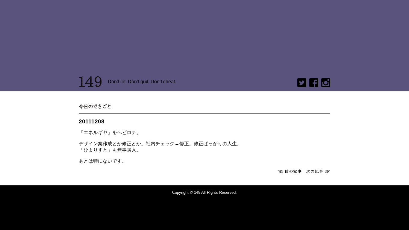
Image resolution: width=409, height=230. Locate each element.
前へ (290, 171)
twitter (301, 82)
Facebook (313, 82)
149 (90, 81)
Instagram (325, 82)
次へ (318, 171)
